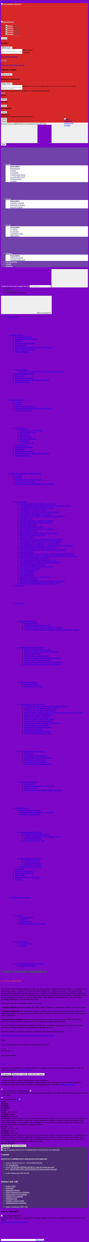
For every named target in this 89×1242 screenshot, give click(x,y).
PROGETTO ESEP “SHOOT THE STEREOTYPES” (39, 583)
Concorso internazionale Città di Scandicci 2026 (41, 836)
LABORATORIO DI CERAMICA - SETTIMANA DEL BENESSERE (46, 546)
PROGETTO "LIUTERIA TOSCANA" (34, 558)
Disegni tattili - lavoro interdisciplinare (38, 727)
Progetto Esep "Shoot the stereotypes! (38, 660)
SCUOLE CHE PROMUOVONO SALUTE (36, 567)
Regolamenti (19, 869)
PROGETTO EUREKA (28, 579)
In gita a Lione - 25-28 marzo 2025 (37, 656)
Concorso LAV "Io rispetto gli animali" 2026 (40, 708)
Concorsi (22, 946)
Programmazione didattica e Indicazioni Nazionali (33, 408)
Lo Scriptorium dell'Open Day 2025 (37, 625)
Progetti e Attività (21, 369)
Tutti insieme (24, 441)
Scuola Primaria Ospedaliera (20, 897)
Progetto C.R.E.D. (31, 788)
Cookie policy (11, 1186)
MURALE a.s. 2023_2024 (29, 569)
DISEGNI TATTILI (26, 552)
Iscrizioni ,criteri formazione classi (27, 877)
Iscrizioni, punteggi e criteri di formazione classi (32, 453)
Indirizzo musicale (22, 808)
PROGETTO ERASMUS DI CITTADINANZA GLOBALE (42, 581)
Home (8, 288)
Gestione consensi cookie (15, 1201)
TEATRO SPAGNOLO (28, 525)
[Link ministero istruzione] (11, 4)
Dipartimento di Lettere (28, 621)
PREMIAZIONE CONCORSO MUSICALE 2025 (38, 533)
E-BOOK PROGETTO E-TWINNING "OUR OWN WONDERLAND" (46, 554)
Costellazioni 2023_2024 (33, 686)
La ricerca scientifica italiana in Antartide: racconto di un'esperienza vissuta (51, 630)
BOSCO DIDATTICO (27, 432)
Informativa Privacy (13, 1190)
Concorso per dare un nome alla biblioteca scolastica (43, 627)
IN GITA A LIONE (26, 537)
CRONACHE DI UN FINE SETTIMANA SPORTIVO (40, 562)
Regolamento (20, 376)
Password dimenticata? (9, 57)
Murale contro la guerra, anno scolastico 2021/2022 (43, 790)
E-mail (25, 86)
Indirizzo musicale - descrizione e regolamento (36, 812)
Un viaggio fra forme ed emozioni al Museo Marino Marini (45, 706)
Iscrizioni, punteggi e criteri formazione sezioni (32, 380)
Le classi (18, 879)
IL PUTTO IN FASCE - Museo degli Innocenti (36, 521)
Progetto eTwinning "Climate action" (37, 650)
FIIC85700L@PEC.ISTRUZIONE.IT (33, 1169)
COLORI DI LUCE (26, 575)
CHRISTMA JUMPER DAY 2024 (32, 565)
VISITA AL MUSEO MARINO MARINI (35, 514)
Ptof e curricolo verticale (24, 410)
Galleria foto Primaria (23, 455)
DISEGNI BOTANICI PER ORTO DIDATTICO (37, 548)
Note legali (10, 1188)
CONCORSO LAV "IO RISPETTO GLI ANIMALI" (39, 544)
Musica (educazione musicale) (30, 810)
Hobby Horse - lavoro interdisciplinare (38, 715)
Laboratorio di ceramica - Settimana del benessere (42, 723)
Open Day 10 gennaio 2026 (29, 814)
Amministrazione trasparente (16, 1203)
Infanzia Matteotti (17, 335)
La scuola (18, 915)
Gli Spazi (18, 341)
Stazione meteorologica (28, 439)
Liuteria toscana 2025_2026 (34, 841)
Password (26, 52)
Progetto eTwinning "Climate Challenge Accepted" (43, 658)
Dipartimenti (19, 603)
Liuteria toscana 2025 (32, 863)
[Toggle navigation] (19, 134)
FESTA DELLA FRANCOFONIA (32, 535)
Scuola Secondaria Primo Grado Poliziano (25, 473)
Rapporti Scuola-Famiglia (24, 374)
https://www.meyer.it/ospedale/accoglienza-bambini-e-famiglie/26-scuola (27, 1035)
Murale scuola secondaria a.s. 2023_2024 (39, 786)
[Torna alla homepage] (44, 124)
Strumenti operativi (26, 917)
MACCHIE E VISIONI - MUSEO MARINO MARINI (40, 541)
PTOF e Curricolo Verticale (25, 350)
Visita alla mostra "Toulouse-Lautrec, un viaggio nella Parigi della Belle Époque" (53, 713)
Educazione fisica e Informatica (35, 762)
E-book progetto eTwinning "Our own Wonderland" (43, 662)
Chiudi (4, 99)
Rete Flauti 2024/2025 (32, 865)
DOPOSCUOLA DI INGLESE (31, 430)
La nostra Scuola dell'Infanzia (26, 339)
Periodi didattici (20, 345)
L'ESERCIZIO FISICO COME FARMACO (36, 523)
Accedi (4, 38)
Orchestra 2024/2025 (32, 861)
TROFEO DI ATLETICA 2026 (31, 527)
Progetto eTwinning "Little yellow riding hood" (41, 652)
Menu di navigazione (44, 313)
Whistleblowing (11, 1199)
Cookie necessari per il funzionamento (15, 1091)
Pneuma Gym (29, 753)
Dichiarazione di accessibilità (16, 1195)
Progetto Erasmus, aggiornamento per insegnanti (41, 664)
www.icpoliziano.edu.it (9, 1099)
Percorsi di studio (12, 291)
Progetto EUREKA (31, 684)
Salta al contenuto (7, 2)
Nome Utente (28, 50)
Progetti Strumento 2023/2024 (30, 867)
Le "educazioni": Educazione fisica (32, 751)
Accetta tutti (36, 1074)
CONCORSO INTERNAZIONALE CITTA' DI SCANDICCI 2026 (44, 506)
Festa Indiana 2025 (31, 623)
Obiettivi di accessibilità (14, 1197)
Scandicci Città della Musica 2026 (36, 834)
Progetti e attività (21, 428)
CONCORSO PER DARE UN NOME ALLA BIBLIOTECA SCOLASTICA (48, 556)
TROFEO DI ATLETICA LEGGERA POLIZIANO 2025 (41, 539)
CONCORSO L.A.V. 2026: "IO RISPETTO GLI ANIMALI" (42, 516)
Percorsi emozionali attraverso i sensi (37, 733)
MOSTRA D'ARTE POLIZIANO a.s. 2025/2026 (37, 504)
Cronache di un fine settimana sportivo (38, 764)
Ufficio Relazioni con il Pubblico (18, 1192)
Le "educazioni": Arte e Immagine (32, 704)
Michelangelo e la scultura (33, 729)
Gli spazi (18, 404)
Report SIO (23, 919)
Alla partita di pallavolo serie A (35, 756)
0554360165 (13, 1165)
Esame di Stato (20, 875)
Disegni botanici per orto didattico (36, 725)
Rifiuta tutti (20, 1074)
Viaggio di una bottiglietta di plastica (37, 731)
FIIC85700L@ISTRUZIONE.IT (32, 1167)
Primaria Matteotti (17, 400)
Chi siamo (18, 402)
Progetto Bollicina (26, 944)
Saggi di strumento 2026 (33, 839)
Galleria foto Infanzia (22, 382)
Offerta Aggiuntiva (22, 352)
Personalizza (6, 1074)
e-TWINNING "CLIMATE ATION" (33, 510)
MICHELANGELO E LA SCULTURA (34, 577)
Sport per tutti (24, 435)
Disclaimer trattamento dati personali (14, 1222)
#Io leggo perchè (25, 437)
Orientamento (20, 585)
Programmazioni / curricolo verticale (28, 480)
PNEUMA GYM (25, 518)
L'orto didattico (29, 784)
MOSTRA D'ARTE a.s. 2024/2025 (37, 717)
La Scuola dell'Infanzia (23, 337)
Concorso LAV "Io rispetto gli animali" (38, 721)
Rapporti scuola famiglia (24, 447)
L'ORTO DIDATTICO (28, 571)
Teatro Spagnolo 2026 (32, 654)
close (3, 144)
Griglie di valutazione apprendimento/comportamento (34, 484)
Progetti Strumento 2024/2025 (30, 859)
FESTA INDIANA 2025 (28, 531)
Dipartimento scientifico (28, 682)
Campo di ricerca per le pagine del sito (15, 286)
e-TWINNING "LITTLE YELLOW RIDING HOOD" (39, 512)
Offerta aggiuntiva (21, 445)
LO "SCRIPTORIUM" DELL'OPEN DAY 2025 (37, 560)
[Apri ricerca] (69, 134)
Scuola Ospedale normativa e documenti (30, 964)
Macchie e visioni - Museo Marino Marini (39, 719)
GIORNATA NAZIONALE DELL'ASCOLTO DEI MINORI (42, 550)
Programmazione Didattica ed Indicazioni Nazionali (34, 347)
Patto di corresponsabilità (24, 378)
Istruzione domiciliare (27, 966)
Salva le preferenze (18, 1146)
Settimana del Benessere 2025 (35, 760)
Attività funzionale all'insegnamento (32, 924)
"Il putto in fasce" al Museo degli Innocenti (40, 710)
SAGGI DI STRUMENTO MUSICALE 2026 (36, 508)
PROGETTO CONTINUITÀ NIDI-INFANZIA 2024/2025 (41, 372)
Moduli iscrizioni (25, 922)
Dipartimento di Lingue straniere (31, 647)
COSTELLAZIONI (26, 573)
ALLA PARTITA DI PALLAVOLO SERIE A (36, 529)
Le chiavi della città (26, 443)
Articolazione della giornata (25, 343)
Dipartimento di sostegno (28, 782)
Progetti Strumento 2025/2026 (30, 832)
